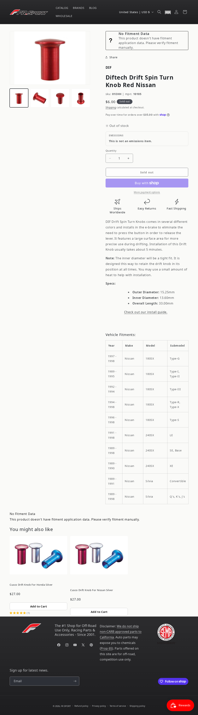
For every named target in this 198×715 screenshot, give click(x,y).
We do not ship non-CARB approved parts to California (121, 632)
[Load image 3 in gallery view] (60, 98)
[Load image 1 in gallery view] (19, 98)
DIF (109, 67)
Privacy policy (99, 705)
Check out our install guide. (145, 312)
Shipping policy (137, 705)
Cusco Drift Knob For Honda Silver (31, 584)
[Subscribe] (75, 681)
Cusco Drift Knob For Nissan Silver (91, 590)
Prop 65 (106, 648)
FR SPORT (66, 706)
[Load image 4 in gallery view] (80, 98)
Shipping (111, 107)
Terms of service (118, 705)
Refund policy (81, 705)
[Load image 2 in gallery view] (39, 98)
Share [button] (113, 57)
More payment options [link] (147, 192)
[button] (159, 12)
